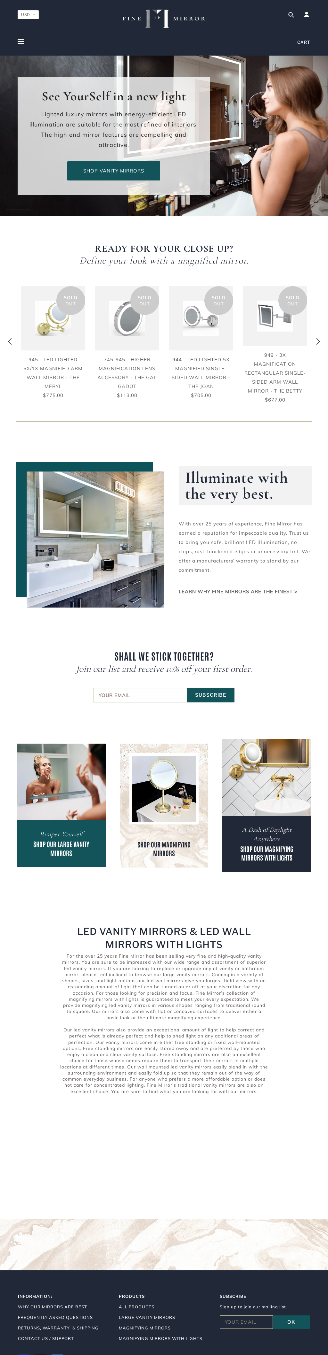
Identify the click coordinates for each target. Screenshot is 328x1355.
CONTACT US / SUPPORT (46, 1338)
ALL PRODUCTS (136, 1306)
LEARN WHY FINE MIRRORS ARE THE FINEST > (238, 591)
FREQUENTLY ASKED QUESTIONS (55, 1317)
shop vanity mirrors (113, 171)
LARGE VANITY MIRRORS (147, 1317)
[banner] (164, 19)
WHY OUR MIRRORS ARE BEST (52, 1306)
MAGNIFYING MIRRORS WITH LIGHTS (160, 1338)
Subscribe (210, 695)
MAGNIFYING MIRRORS (145, 1327)
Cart (303, 42)
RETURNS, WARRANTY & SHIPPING (58, 1327)
